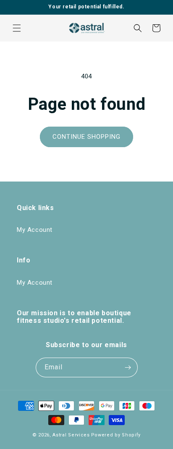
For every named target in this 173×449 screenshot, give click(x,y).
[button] (17, 28)
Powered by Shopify (116, 435)
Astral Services (71, 435)
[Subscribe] (128, 367)
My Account (34, 230)
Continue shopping (86, 136)
